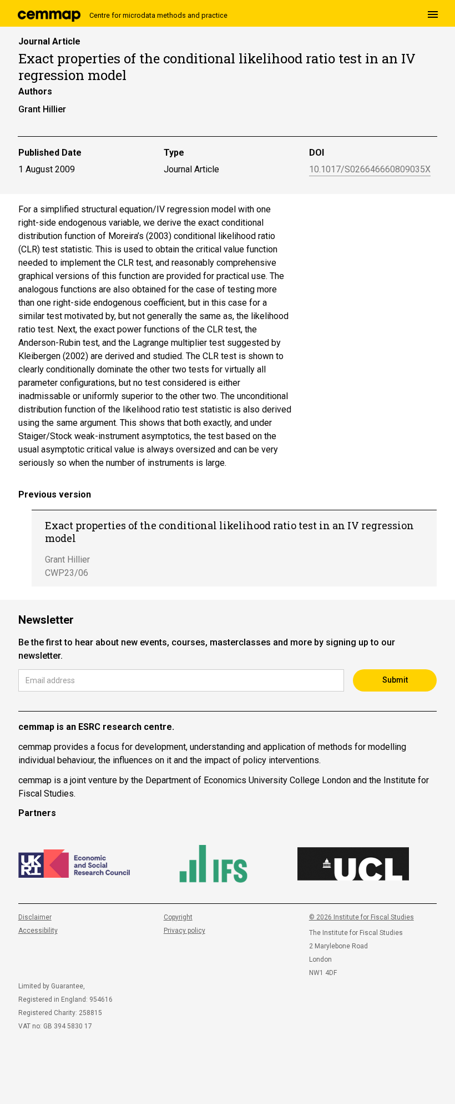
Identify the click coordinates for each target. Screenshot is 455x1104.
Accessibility (38, 930)
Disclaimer (35, 917)
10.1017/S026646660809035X (370, 170)
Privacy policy (184, 930)
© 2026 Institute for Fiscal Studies (361, 917)
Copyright (178, 917)
